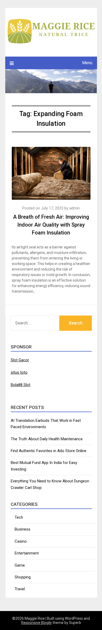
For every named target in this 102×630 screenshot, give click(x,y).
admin (74, 208)
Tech (19, 517)
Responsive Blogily (36, 623)
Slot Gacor (20, 360)
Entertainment (27, 553)
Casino (21, 541)
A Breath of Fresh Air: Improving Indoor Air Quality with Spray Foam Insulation (51, 225)
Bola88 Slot (20, 384)
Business (22, 529)
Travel (20, 589)
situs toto (19, 372)
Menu (87, 62)
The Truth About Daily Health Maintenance (47, 439)
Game (20, 565)
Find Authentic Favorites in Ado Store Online (48, 450)
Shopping (23, 577)
